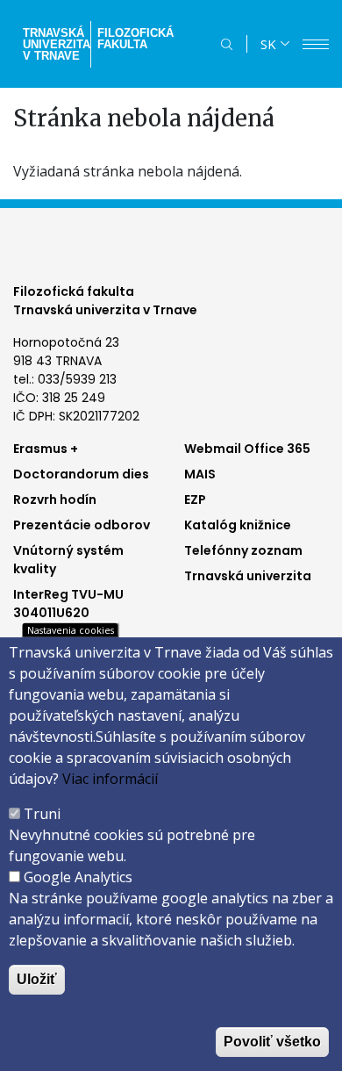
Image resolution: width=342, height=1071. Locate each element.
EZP (195, 499)
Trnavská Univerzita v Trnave (55, 44)
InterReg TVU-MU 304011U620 (68, 604)
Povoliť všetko (272, 1041)
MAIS (200, 474)
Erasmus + (45, 448)
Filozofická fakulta (135, 38)
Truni (42, 813)
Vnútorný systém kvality (68, 560)
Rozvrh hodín (54, 499)
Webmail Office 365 (247, 448)
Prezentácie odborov (81, 525)
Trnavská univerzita (247, 576)
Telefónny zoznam (243, 550)
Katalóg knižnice (237, 525)
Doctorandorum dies (81, 474)
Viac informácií (110, 778)
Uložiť (37, 979)
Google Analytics (78, 877)
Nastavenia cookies (70, 629)
